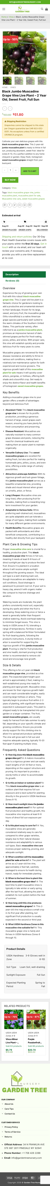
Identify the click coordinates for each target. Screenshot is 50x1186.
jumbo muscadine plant (30, 330)
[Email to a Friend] (19, 205)
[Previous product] (10, 108)
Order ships (25, 230)
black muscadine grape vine (20, 192)
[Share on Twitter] (14, 205)
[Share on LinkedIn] (29, 205)
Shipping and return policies (17, 236)
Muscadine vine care (11, 199)
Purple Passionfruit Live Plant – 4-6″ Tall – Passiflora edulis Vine (35, 1041)
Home (4, 17)
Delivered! (42, 230)
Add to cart (29, 171)
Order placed (9, 230)
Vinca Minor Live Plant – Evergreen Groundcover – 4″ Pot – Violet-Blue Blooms (13, 1041)
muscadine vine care (20, 549)
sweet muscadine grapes (33, 199)
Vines (11, 17)
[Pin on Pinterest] (24, 205)
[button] (3, 9)
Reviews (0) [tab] (12, 280)
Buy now (10, 180)
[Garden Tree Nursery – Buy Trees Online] (22, 9)
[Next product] (4, 108)
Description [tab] (12, 274)
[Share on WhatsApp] (4, 205)
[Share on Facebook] (9, 205)
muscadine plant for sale (29, 195)
